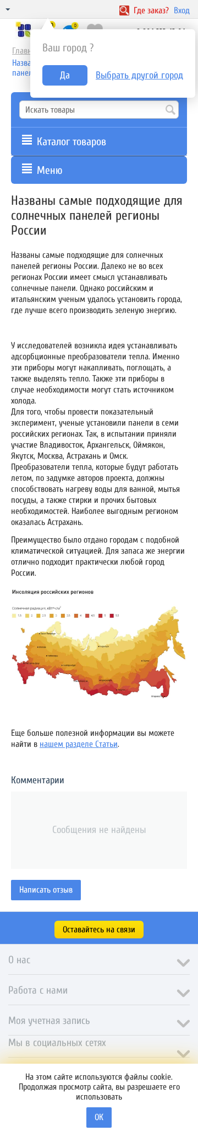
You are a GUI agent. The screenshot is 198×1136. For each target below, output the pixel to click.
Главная (26, 51)
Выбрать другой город (139, 75)
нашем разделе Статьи (79, 744)
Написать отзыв (46, 890)
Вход (182, 10)
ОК (99, 1117)
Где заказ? (150, 10)
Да (65, 75)
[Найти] (170, 110)
